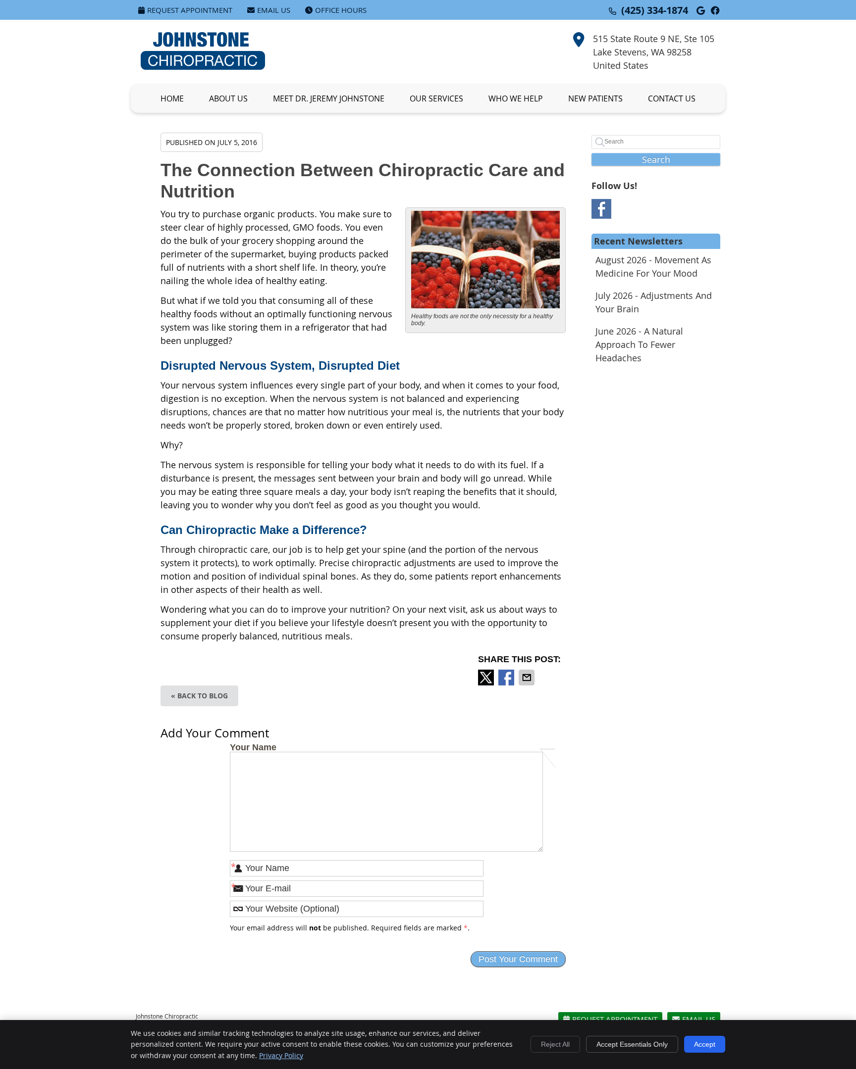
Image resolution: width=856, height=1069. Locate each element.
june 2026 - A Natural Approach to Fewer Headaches (639, 344)
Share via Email (527, 677)
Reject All (555, 1044)
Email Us (273, 10)
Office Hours (341, 10)
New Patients (595, 98)
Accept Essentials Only (632, 1044)
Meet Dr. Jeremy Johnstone (328, 98)
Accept (704, 1044)
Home (172, 98)
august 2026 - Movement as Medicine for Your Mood (653, 266)
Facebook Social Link (601, 209)
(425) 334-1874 (654, 10)
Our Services (436, 98)
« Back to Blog (199, 695)
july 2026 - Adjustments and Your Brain (653, 302)
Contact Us (672, 98)
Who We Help (515, 98)
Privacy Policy (281, 1055)
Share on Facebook (507, 677)
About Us (228, 98)
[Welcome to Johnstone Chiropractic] (203, 66)
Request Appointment (189, 10)
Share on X (487, 677)
